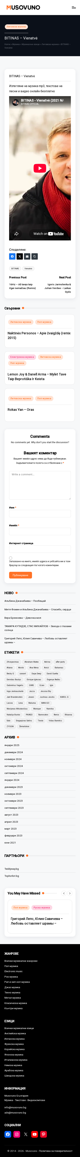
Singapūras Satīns (24, 720)
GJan (41, 685)
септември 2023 (14, 807)
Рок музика (11, 976)
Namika (50, 709)
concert (23, 673)
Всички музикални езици (19, 1028)
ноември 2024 (13, 759)
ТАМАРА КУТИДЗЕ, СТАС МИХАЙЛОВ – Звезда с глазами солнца (37, 628)
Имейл (14, 525)
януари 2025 (11, 745)
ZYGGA (10, 726)
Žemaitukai (24, 726)
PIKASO (29, 715)
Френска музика (14, 1043)
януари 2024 (11, 779)
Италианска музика (15, 1059)
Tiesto (40, 720)
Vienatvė (28, 268)
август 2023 (11, 814)
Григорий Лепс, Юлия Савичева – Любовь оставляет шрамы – (35, 640)
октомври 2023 (13, 800)
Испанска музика (14, 1038)
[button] (63, 893)
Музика (16, 44)
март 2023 (10, 828)
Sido (8, 720)
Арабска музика (13, 1070)
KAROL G (64, 697)
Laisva (10, 703)
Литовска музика (16, 26)
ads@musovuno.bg (15, 1112)
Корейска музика (14, 1049)
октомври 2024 (13, 765)
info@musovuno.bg (15, 1107)
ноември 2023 (13, 793)
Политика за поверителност (56, 1150)
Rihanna (68, 715)
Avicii (46, 667)
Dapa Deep (36, 673)
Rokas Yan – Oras (21, 410)
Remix (56, 715)
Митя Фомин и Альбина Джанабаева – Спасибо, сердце (37, 609)
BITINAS (15, 268)
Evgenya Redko (53, 679)
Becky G (10, 673)
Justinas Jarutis (47, 697)
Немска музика (13, 1065)
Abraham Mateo (32, 662)
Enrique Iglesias (34, 679)
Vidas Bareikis (55, 720)
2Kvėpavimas (13, 662)
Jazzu (32, 691)
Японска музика (13, 1054)
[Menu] (74, 7)
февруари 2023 (13, 835)
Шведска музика (14, 1075)
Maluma (32, 703)
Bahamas (59, 667)
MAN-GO (45, 703)
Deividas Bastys (14, 679)
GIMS (31, 685)
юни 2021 (10, 842)
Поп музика (44, 322)
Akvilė (21, 667)
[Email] (27, 256)
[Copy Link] (34, 256)
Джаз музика (12, 987)
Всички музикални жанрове (20, 960)
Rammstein (43, 715)
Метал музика (12, 997)
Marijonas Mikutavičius (17, 709)
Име (12, 507)
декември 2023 (13, 786)
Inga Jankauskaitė (15, 691)
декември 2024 (13, 752)
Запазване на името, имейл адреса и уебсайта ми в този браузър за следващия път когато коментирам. (39, 563)
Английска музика (15, 1033)
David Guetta (52, 673)
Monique (37, 709)
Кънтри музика (13, 1008)
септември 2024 (14, 773)
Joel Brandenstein (15, 697)
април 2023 (11, 821)
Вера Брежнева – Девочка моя (22, 617)
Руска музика (42, 907)
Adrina (47, 662)
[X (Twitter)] (20, 256)
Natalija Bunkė (13, 715)
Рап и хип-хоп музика (17, 981)
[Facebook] (12, 256)
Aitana (9, 667)
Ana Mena (34, 667)
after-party (60, 662)
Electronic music (13, 971)
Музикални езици (31, 44)
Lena (20, 703)
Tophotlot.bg (11, 875)
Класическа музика (15, 1003)
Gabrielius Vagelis (15, 685)
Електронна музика (22, 357)
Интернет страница (21, 543)
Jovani (31, 697)
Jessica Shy (46, 691)
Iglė (51, 685)
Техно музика (12, 992)
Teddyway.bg (11, 868)
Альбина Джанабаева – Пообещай (25, 600)
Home (7, 44)
